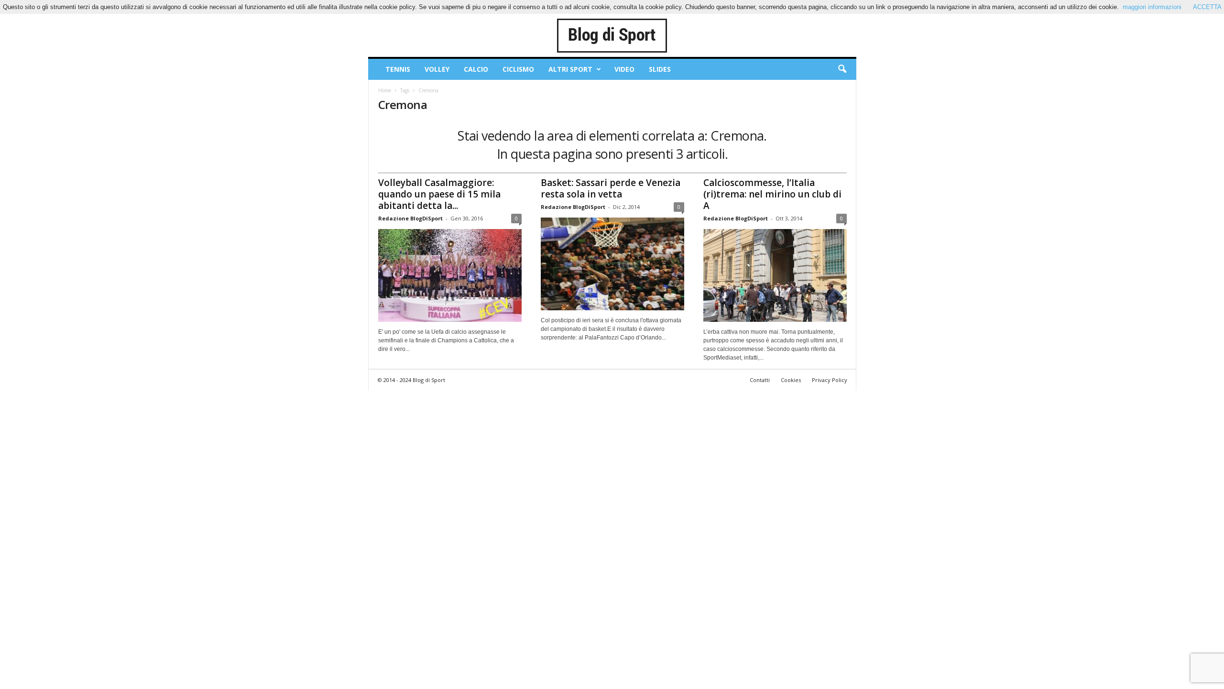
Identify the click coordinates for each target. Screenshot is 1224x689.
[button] (841, 69)
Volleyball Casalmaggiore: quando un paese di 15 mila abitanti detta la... (439, 194)
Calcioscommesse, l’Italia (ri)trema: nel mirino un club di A (772, 194)
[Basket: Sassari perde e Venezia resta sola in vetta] (612, 264)
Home (384, 90)
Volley (437, 69)
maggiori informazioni (1152, 7)
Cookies (791, 379)
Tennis (397, 69)
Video (624, 69)
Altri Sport (570, 69)
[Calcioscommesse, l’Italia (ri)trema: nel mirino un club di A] (775, 275)
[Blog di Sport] (612, 35)
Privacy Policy (829, 379)
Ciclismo (518, 69)
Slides (660, 69)
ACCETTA (1207, 7)
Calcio (476, 69)
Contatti (760, 379)
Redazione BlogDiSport (410, 218)
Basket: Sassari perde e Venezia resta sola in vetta (610, 188)
